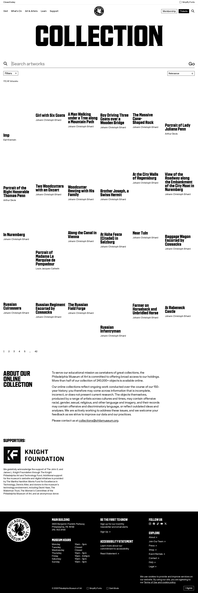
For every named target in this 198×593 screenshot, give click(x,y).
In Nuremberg (14, 234)
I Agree (188, 588)
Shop (151, 550)
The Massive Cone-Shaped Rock (143, 118)
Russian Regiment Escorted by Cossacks (50, 308)
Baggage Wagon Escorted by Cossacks (178, 240)
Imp (6, 135)
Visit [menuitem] (5, 11)
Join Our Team (156, 541)
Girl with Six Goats (50, 115)
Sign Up (104, 532)
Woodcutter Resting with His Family (81, 191)
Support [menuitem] (54, 11)
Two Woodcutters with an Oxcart (50, 188)
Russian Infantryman (110, 329)
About (152, 537)
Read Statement (108, 554)
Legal (151, 567)
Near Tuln (140, 233)
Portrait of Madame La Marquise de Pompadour (45, 258)
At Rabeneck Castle (175, 309)
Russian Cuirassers (12, 306)
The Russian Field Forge (78, 306)
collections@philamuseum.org (98, 420)
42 (36, 351)
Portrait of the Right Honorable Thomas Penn (16, 191)
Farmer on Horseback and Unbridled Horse (145, 309)
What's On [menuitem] (16, 11)
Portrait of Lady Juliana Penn (177, 127)
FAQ (151, 562)
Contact (153, 558)
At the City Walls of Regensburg (145, 176)
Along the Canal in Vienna (82, 235)
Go (192, 63)
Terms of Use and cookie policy (160, 582)
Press (152, 546)
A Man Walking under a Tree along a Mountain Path (83, 118)
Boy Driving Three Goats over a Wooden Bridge (114, 119)
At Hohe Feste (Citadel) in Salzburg (111, 238)
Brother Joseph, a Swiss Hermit (114, 193)
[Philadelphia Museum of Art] (99, 11)
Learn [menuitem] (43, 11)
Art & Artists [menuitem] (31, 11)
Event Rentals (156, 554)
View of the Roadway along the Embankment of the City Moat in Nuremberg (179, 182)
